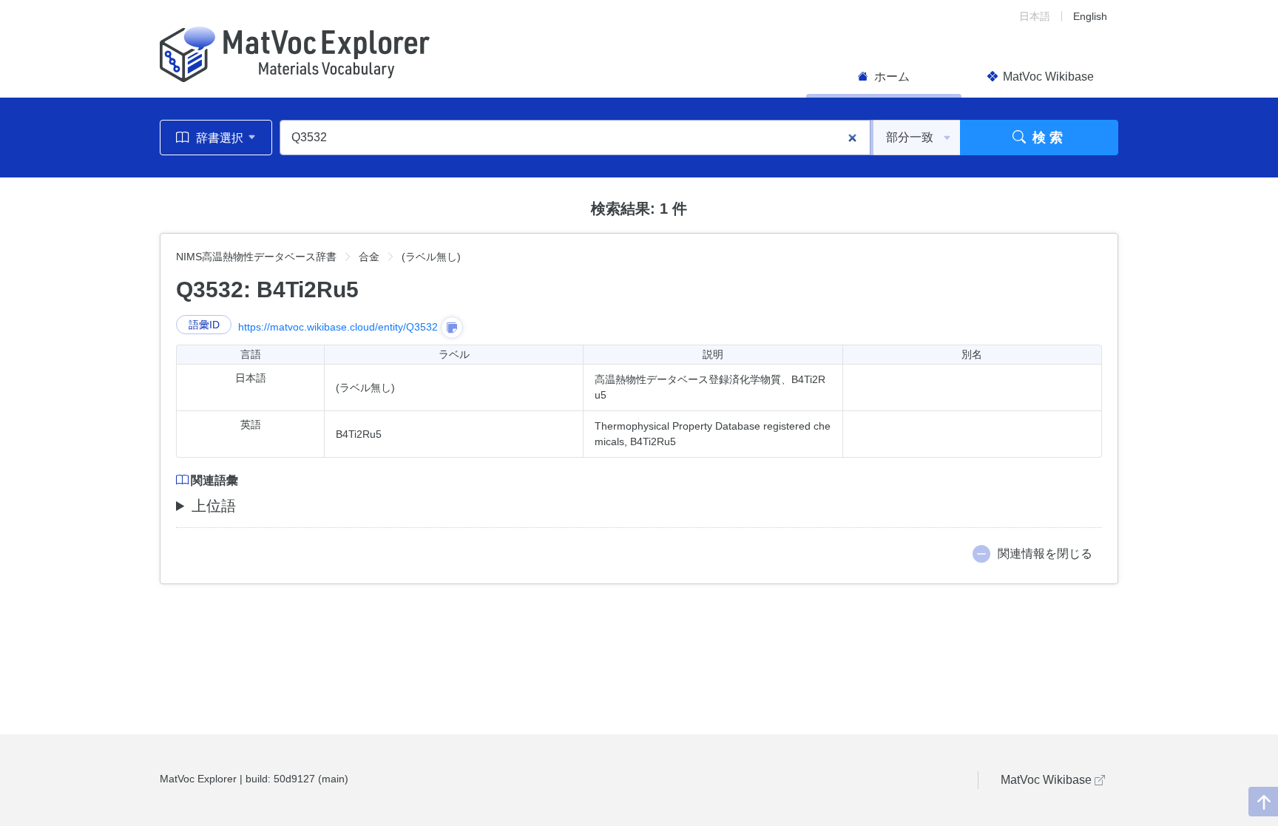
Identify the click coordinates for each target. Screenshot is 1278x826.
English (1090, 16)
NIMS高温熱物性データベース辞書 (256, 257)
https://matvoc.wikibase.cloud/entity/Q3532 (338, 327)
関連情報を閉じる (1045, 553)
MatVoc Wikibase (1047, 76)
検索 (1046, 137)
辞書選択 (219, 138)
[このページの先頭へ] (1263, 801)
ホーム (890, 76)
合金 (369, 257)
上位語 (214, 506)
